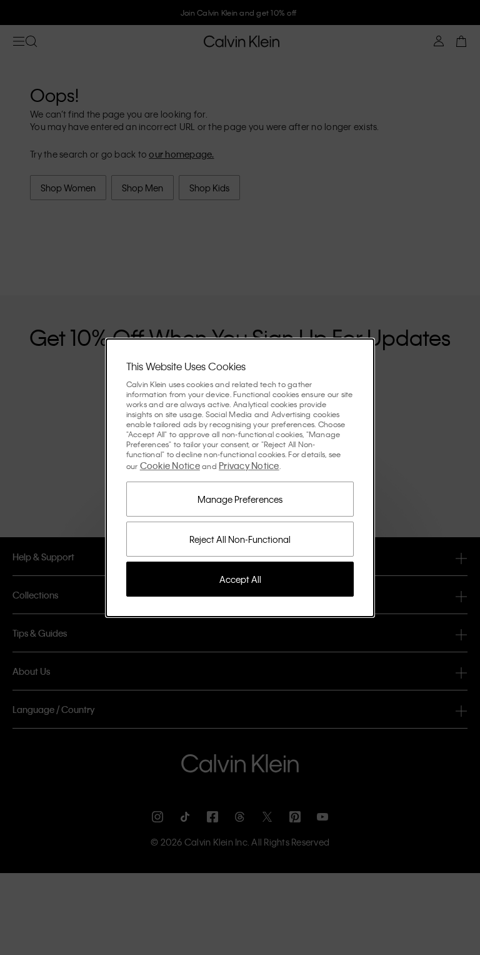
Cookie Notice (170, 465)
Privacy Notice (249, 465)
